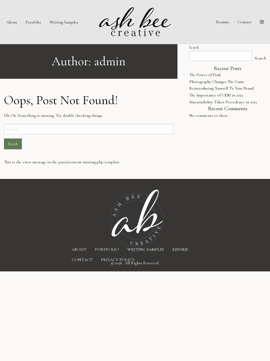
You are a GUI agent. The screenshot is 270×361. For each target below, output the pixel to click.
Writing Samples (64, 22)
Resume (222, 22)
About (11, 22)
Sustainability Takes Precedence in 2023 (223, 102)
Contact (245, 22)
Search (194, 47)
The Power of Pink (205, 74)
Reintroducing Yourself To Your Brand (221, 88)
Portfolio (33, 22)
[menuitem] (11, 22)
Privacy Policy (117, 259)
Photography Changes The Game (216, 81)
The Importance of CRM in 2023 (216, 95)
